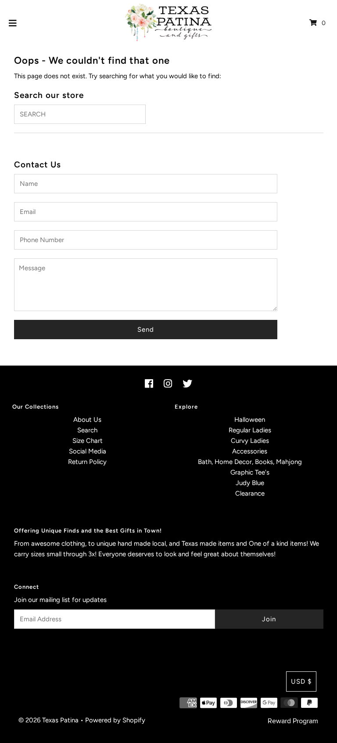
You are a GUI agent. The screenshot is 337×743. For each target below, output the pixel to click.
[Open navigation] (13, 23)
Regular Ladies (250, 430)
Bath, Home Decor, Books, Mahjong (250, 462)
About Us (87, 420)
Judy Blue (250, 483)
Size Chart (87, 441)
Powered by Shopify (115, 720)
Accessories (249, 451)
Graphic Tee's (249, 472)
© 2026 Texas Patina (48, 720)
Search (87, 430)
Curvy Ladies (250, 441)
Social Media (87, 451)
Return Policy (87, 462)
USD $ (301, 681)
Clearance (250, 493)
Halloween (249, 420)
